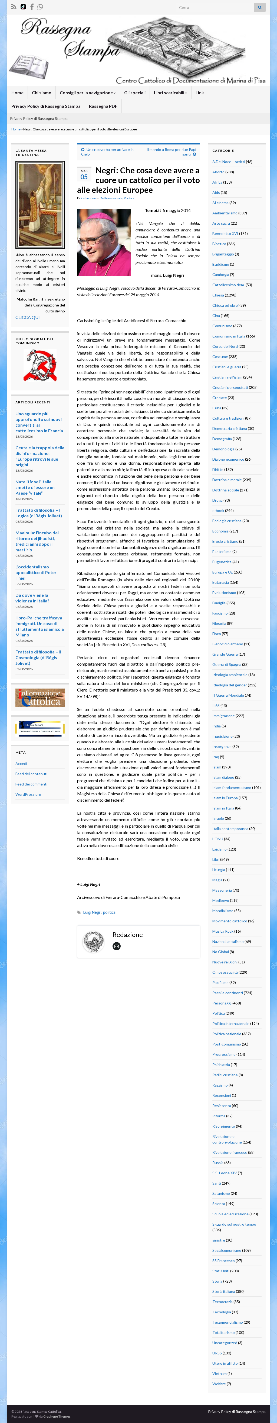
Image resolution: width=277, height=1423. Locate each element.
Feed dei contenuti (31, 773)
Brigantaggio (223, 254)
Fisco (216, 633)
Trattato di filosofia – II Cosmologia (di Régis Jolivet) (38, 657)
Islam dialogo (223, 777)
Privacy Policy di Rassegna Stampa (46, 106)
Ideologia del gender (229, 685)
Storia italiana (223, 1291)
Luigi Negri (92, 912)
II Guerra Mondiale (228, 695)
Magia (217, 880)
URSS (217, 1353)
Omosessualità (225, 972)
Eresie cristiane (225, 541)
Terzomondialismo (227, 1322)
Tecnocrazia (222, 1301)
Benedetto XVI (225, 233)
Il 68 (216, 705)
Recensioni (221, 1095)
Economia (220, 531)
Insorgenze (222, 746)
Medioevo (220, 900)
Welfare (219, 1383)
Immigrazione (223, 715)
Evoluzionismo (224, 592)
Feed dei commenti (31, 784)
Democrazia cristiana (229, 428)
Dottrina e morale (227, 479)
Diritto (217, 469)
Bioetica (219, 243)
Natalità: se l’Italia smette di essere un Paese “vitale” (35, 487)
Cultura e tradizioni (228, 418)
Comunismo (222, 325)
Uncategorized (224, 1342)
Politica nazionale (226, 1033)
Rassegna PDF (103, 106)
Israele (218, 818)
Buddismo (220, 264)
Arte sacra (221, 223)
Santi (216, 1183)
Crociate (219, 397)
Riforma (218, 1116)
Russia (217, 1162)
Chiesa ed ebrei (225, 305)
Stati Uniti (220, 1271)
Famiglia (219, 603)
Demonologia (223, 449)
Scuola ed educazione (230, 1214)
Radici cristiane (225, 1075)
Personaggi (222, 1003)
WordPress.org (28, 794)
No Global (220, 951)
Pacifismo (220, 982)
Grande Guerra (225, 654)
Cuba (216, 408)
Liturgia (218, 869)
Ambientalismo (225, 213)
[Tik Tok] (23, 6)
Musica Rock (222, 931)
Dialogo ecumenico (228, 459)
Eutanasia (220, 582)
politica (109, 912)
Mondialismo (222, 910)
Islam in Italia (223, 808)
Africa (217, 182)
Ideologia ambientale (230, 674)
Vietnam (219, 1373)
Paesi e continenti (227, 992)
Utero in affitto (225, 1363)
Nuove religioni (225, 962)
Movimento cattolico (229, 921)
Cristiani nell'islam (227, 377)
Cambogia (220, 274)
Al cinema (220, 202)
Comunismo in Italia (228, 336)
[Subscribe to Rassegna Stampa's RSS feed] (14, 6)
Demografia (222, 438)
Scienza (218, 1203)
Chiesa (218, 295)
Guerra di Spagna (226, 664)
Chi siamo (41, 92)
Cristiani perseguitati (230, 387)
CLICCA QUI (27, 317)
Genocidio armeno (227, 644)
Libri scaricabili (169, 92)
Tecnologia (221, 1312)
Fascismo (220, 613)
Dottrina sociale (111, 198)
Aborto (218, 172)
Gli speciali (135, 92)
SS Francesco (223, 1260)
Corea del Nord (225, 346)
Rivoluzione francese (229, 1152)
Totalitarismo (223, 1332)
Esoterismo (222, 551)
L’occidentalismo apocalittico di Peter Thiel (36, 572)
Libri (215, 859)
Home (17, 92)
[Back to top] (265, 1411)
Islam (216, 767)
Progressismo (224, 1054)
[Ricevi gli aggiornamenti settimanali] (40, 6)
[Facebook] (32, 6)
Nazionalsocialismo (228, 941)
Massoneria (222, 890)
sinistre (218, 1240)
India (216, 726)
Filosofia (219, 623)
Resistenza (221, 1105)
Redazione (88, 198)
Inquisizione (222, 736)
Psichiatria (221, 1064)
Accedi (21, 763)
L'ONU (217, 839)
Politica (129, 198)
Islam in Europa (225, 797)
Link (200, 92)
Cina (216, 315)
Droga (217, 500)
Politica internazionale (230, 1023)
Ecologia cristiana (227, 520)
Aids (216, 192)
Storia (217, 1281)
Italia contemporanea (230, 828)
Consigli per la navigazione (87, 92)
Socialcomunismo (226, 1250)
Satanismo (221, 1193)
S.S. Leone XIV (224, 1173)
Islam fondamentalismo (231, 787)
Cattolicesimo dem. (228, 284)
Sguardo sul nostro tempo (234, 1224)
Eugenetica (222, 561)
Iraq (215, 756)
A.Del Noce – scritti (228, 161)
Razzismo (220, 1085)
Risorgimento (223, 1126)
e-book (218, 510)
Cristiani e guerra (226, 367)
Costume (220, 356)
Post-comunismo (226, 1044)
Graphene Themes (57, 1416)
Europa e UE (222, 572)
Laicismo (219, 849)
